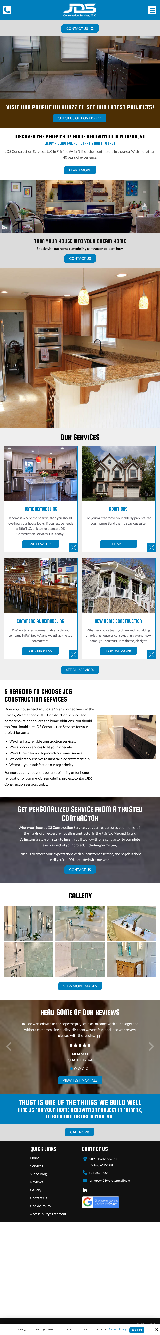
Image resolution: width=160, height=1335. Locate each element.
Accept (136, 1330)
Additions (118, 509)
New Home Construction (118, 621)
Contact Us (97, 75)
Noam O (80, 1054)
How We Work (118, 651)
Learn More (80, 170)
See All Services (80, 670)
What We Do (40, 544)
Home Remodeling (40, 509)
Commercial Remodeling (40, 621)
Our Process (40, 651)
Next (151, 1049)
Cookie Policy (117, 1329)
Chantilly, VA (80, 1060)
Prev (9, 1049)
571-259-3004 (99, 1172)
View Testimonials (80, 1080)
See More (118, 544)
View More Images (80, 986)
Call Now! (79, 1132)
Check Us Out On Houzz (79, 118)
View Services (63, 75)
